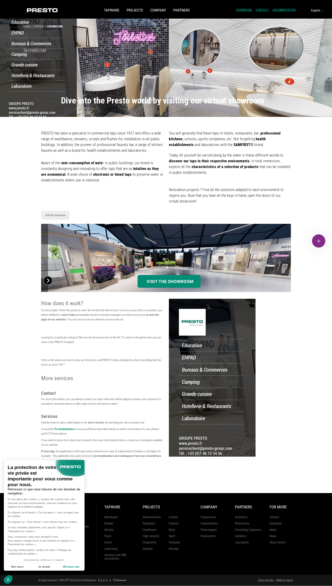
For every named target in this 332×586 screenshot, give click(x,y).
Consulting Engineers (248, 530)
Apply (273, 530)
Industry (148, 549)
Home (26, 26)
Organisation (208, 517)
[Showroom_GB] (166, 258)
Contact (262, 10)
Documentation (284, 10)
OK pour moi (71, 566)
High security (151, 536)
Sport (172, 536)
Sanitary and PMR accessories (115, 556)
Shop (172, 530)
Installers (241, 536)
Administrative (152, 517)
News (273, 536)
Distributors (242, 523)
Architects (241, 517)
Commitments (209, 523)
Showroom (244, 10)
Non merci (17, 566)
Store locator (278, 542)
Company (39, 26)
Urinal (108, 542)
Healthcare (149, 530)
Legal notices (266, 580)
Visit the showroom (55, 215)
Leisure (173, 517)
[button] (8, 579)
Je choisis (44, 566)
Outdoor (174, 523)
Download (276, 523)
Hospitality (149, 542)
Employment (208, 536)
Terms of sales (284, 580)
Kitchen (109, 530)
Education (149, 523)
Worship (174, 549)
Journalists (242, 542)
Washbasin (111, 517)
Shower (108, 523)
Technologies (208, 530)
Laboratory (111, 549)
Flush (107, 536)
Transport (174, 542)
